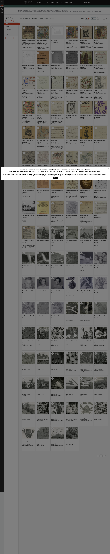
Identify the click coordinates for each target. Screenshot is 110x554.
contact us (78, 175)
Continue (56, 177)
